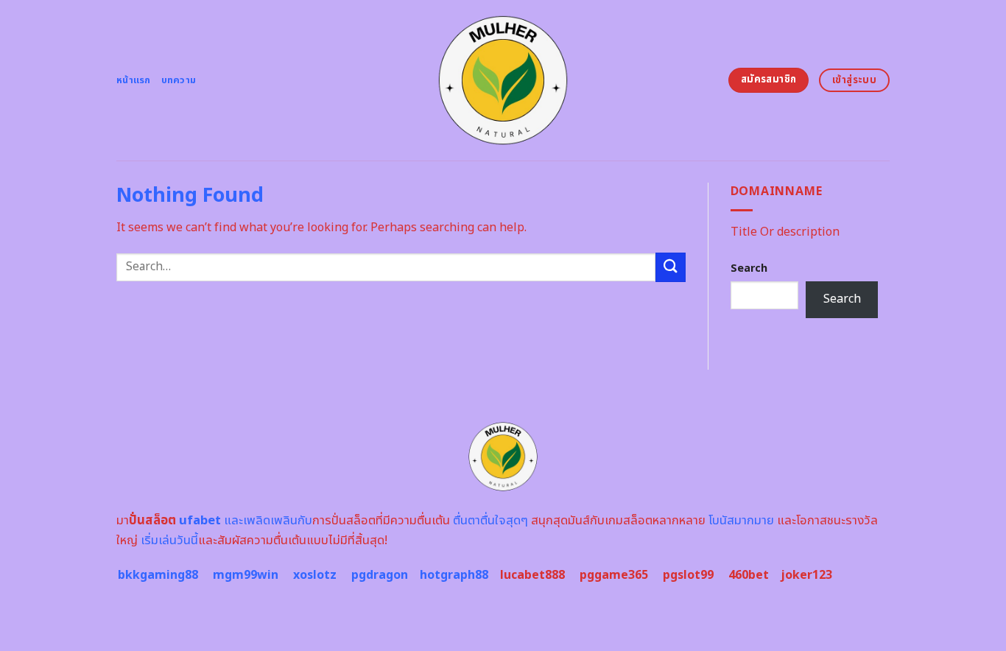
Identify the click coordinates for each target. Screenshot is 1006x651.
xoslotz (315, 575)
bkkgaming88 (158, 575)
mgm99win (245, 575)
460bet (748, 575)
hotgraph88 (454, 575)
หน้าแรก (133, 80)
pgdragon (379, 575)
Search (749, 268)
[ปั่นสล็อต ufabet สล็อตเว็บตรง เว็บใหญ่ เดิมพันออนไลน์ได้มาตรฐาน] (503, 80)
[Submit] (670, 267)
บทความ (179, 80)
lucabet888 (532, 575)
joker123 (806, 575)
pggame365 (614, 575)
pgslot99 (688, 575)
